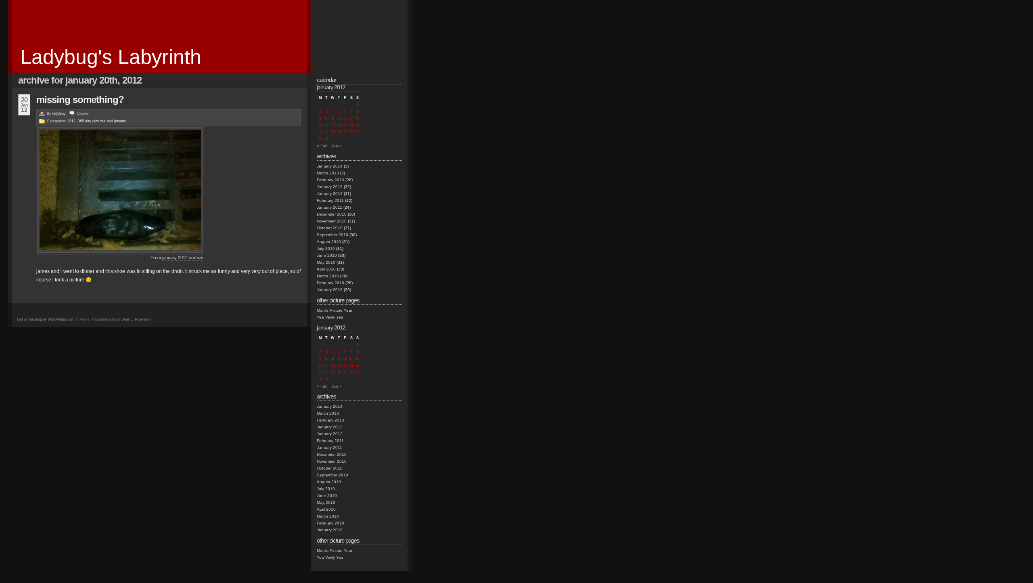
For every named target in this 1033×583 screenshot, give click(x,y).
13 (345, 118)
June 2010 (327, 255)
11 (333, 118)
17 (326, 125)
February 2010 (330, 283)
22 (357, 125)
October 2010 (330, 228)
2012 (71, 121)
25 (333, 132)
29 (357, 132)
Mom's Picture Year (334, 310)
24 (326, 132)
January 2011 (329, 207)
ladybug (58, 113)
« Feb (322, 146)
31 (326, 139)
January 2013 (330, 187)
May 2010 (326, 262)
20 (345, 125)
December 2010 (332, 214)
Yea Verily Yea (330, 317)
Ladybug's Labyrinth (110, 57)
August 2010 (329, 241)
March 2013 (328, 173)
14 (351, 118)
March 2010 (328, 276)
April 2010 (326, 269)
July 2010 (326, 248)
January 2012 (330, 193)
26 (339, 132)
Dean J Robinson (136, 319)
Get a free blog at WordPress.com (46, 319)
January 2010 (330, 289)
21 (351, 125)
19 (339, 125)
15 (357, 118)
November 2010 (332, 221)
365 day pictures (92, 121)
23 (320, 132)
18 (333, 125)
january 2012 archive (182, 257)
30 (320, 139)
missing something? (80, 99)
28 (351, 132)
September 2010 (332, 235)
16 (320, 125)
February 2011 (330, 200)
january (120, 121)
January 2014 (330, 166)
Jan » (336, 146)
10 (326, 118)
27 (345, 132)
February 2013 (330, 180)
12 (339, 118)
